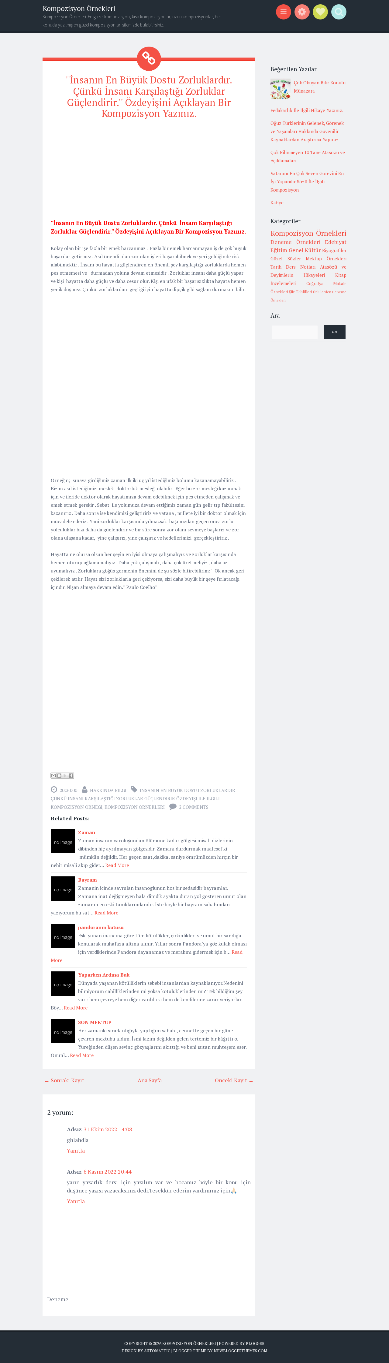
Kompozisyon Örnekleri (79, 8)
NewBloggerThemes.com (240, 1351)
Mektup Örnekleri (326, 258)
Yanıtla (76, 1150)
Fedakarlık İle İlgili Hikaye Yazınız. (306, 110)
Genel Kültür (305, 250)
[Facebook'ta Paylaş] (71, 776)
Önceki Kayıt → (234, 1080)
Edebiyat (335, 241)
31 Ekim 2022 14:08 (108, 1129)
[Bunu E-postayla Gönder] (53, 776)
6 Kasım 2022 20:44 (108, 1171)
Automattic (157, 1351)
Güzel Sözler (285, 258)
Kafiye (277, 202)
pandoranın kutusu (101, 927)
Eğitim (278, 250)
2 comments (193, 807)
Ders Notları (301, 267)
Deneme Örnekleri (295, 241)
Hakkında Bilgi (108, 790)
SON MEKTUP (95, 1022)
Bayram (87, 879)
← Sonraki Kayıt (64, 1080)
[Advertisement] (149, 167)
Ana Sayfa (150, 1080)
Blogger (255, 1343)
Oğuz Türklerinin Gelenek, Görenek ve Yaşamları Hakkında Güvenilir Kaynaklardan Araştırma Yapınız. (307, 131)
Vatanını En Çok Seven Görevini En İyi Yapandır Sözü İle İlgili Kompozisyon (307, 181)
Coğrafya (314, 283)
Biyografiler (334, 250)
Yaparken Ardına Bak (103, 974)
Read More (117, 865)
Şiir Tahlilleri (300, 291)
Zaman (86, 832)
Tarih (275, 267)
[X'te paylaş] (65, 776)
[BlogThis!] (59, 776)
